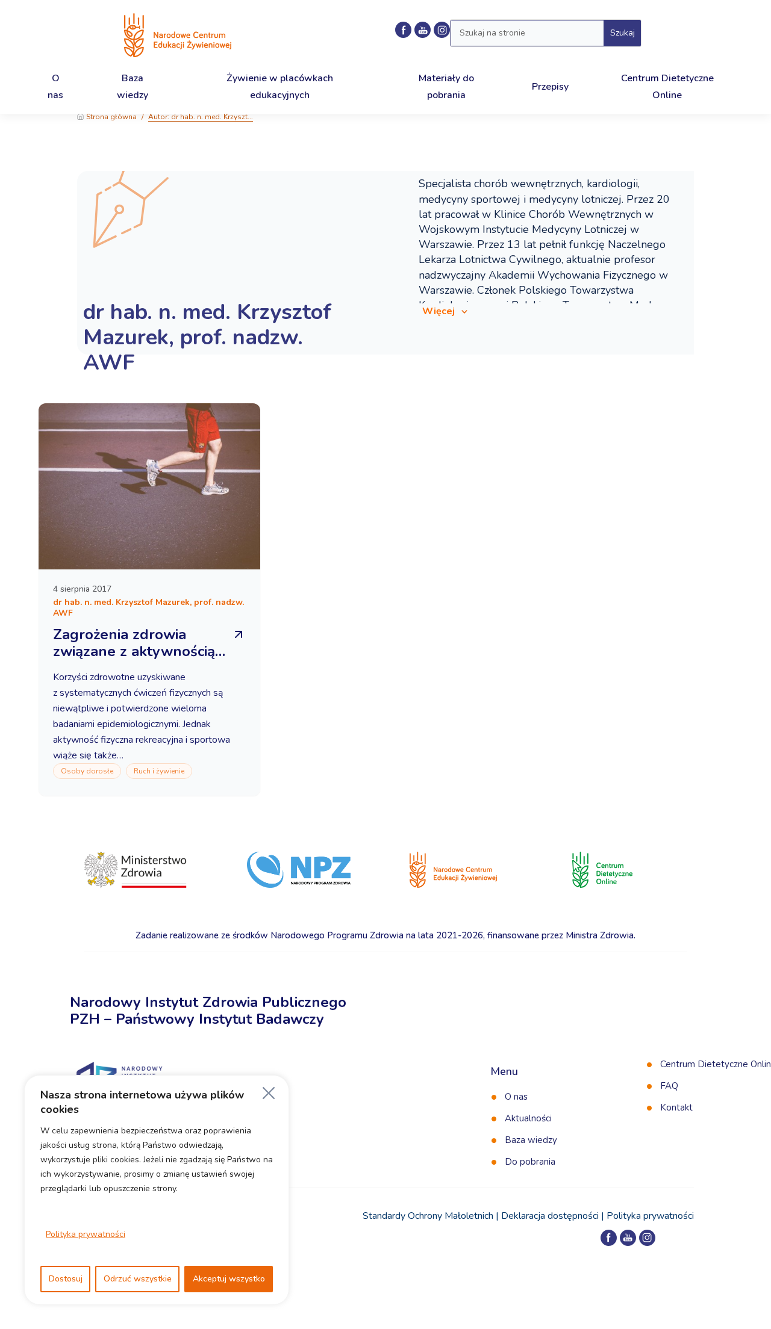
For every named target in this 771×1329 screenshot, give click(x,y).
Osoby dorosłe (87, 771)
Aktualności (528, 1118)
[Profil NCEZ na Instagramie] (647, 1238)
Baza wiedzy (531, 1140)
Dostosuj (66, 1278)
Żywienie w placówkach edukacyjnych (279, 86)
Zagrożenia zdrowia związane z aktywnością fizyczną (134, 651)
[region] (156, 1190)
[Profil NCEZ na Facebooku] (403, 30)
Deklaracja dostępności (550, 1215)
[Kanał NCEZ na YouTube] (422, 30)
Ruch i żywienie (159, 771)
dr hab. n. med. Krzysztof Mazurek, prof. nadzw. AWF (207, 337)
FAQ (669, 1086)
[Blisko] (269, 1093)
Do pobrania (530, 1162)
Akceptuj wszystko (229, 1278)
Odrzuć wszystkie (138, 1278)
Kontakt (676, 1107)
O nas (516, 1097)
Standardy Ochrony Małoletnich (428, 1215)
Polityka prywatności (85, 1234)
